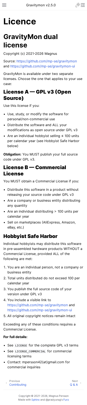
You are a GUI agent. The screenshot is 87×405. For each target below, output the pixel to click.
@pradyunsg (53, 399)
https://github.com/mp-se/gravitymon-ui (42, 66)
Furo (66, 399)
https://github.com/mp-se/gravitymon (46, 61)
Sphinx (35, 399)
